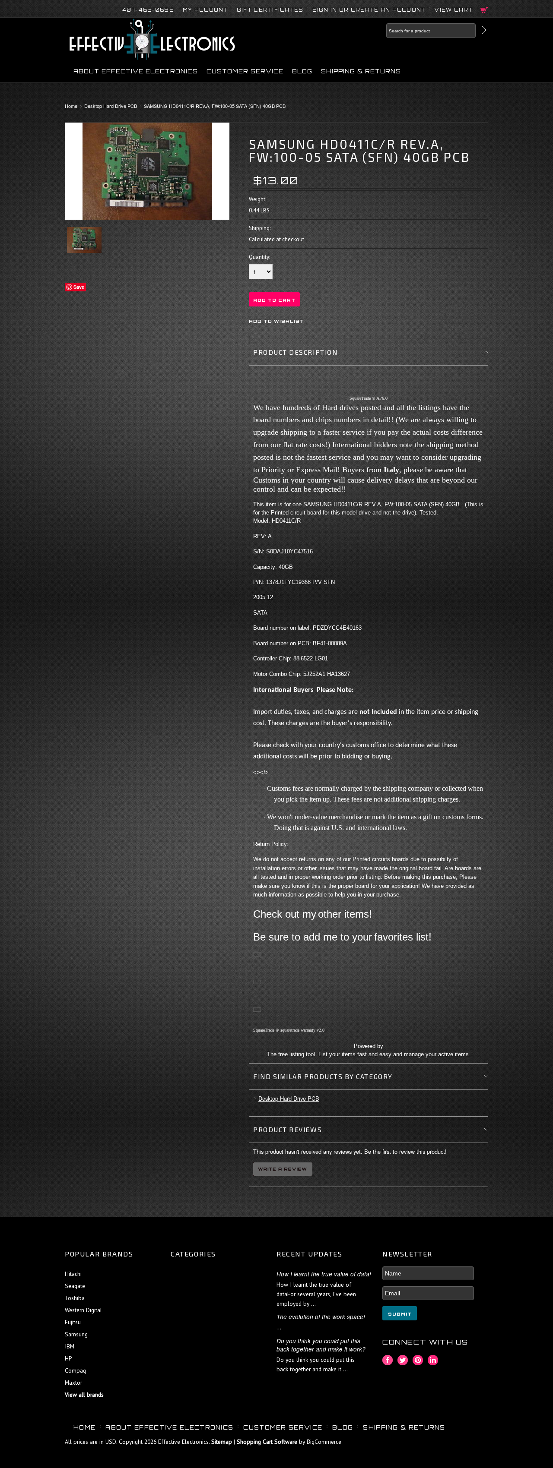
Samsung (76, 1334)
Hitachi (73, 1274)
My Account (205, 10)
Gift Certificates (270, 10)
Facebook (387, 1360)
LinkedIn (433, 1360)
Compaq (75, 1370)
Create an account (388, 10)
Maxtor (73, 1382)
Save (78, 287)
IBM (69, 1346)
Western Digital (83, 1310)
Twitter (402, 1360)
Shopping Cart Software (267, 1442)
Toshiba (75, 1298)
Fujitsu (73, 1322)
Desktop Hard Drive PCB (110, 105)
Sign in (324, 10)
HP (68, 1358)
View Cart (453, 10)
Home (71, 105)
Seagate (75, 1286)
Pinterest (418, 1360)
